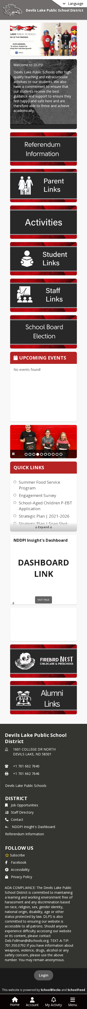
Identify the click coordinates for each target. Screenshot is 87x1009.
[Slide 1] (26, 454)
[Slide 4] (37, 454)
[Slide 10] (60, 454)
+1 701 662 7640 (26, 766)
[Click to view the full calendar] (16, 358)
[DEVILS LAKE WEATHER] (43, 624)
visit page (43, 599)
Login (43, 975)
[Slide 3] (33, 454)
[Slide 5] (41, 454)
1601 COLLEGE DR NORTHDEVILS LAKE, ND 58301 (34, 751)
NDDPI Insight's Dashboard (33, 826)
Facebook (18, 862)
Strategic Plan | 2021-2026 (44, 516)
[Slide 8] (53, 454)
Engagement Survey (37, 495)
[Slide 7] (49, 454)
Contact (17, 819)
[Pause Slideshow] (13, 453)
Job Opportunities (24, 805)
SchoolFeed (76, 990)
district (16, 798)
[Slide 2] (30, 454)
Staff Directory (22, 812)
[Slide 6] (45, 454)
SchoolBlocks (51, 990)
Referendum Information (24, 834)
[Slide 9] (57, 454)
